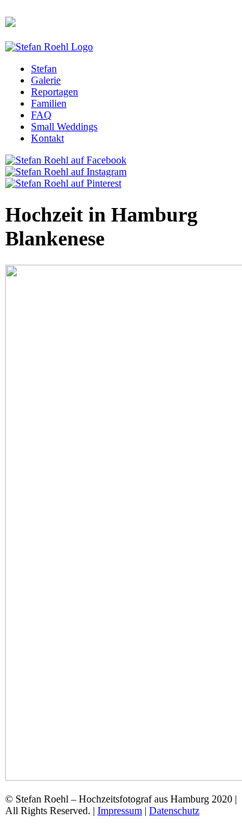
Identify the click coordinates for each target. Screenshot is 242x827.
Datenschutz (174, 810)
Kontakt (47, 138)
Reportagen (54, 91)
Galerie (46, 80)
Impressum (119, 810)
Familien (48, 103)
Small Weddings (64, 126)
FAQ (41, 114)
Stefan (44, 68)
